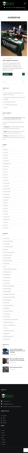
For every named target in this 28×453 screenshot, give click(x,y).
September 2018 (7, 197)
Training (5, 328)
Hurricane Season (7, 277)
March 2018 (6, 214)
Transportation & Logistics (9, 330)
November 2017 (7, 219)
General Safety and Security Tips (10, 269)
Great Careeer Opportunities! (10, 60)
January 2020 (6, 160)
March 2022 (6, 155)
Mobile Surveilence (7, 288)
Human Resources (7, 274)
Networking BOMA (7, 291)
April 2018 (6, 211)
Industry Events (7, 280)
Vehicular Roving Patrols (8, 336)
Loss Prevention (7, 283)
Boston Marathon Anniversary (9, 102)
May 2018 (6, 208)
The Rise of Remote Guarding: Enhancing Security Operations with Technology (17, 351)
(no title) (5, 107)
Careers (3, 439)
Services (3, 435)
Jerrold (5, 131)
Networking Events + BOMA (9, 294)
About (3, 432)
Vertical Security (7, 339)
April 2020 (6, 158)
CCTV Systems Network (8, 246)
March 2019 (6, 180)
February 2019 (7, 183)
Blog (3, 437)
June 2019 (6, 172)
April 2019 (6, 177)
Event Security (6, 263)
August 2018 (6, 200)
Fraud (5, 266)
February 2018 (7, 216)
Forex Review (6, 126)
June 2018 (6, 205)
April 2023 (6, 152)
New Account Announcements (9, 297)
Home (3, 430)
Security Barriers (7, 308)
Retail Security (6, 302)
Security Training (7, 316)
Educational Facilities (8, 255)
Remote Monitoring (7, 300)
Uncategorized (6, 333)
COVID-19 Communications (9, 252)
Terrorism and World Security (9, 325)
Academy (4, 442)
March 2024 (6, 149)
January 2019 (6, 186)
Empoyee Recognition (8, 260)
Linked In (4, 420)
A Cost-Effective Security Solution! (10, 104)
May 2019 (6, 174)
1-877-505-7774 (9, 7)
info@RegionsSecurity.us (20, 7)
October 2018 (6, 194)
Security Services (7, 314)
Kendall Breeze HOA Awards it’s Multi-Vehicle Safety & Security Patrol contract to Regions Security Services (14, 137)
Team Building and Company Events (11, 319)
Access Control (6, 238)
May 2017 (6, 225)
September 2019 (7, 163)
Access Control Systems (8, 241)
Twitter (3, 418)
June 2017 (6, 222)
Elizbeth (5, 135)
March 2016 (6, 228)
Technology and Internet (8, 322)
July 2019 (5, 169)
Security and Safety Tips (8, 305)
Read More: (6, 74)
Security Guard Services (8, 311)
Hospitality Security (7, 271)
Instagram (4, 422)
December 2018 (7, 188)
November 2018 (7, 191)
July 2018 (5, 202)
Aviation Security (7, 243)
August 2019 (6, 166)
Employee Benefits (7, 257)
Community (6, 249)
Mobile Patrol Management (9, 285)
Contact (3, 444)
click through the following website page (12, 117)
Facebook (4, 415)
